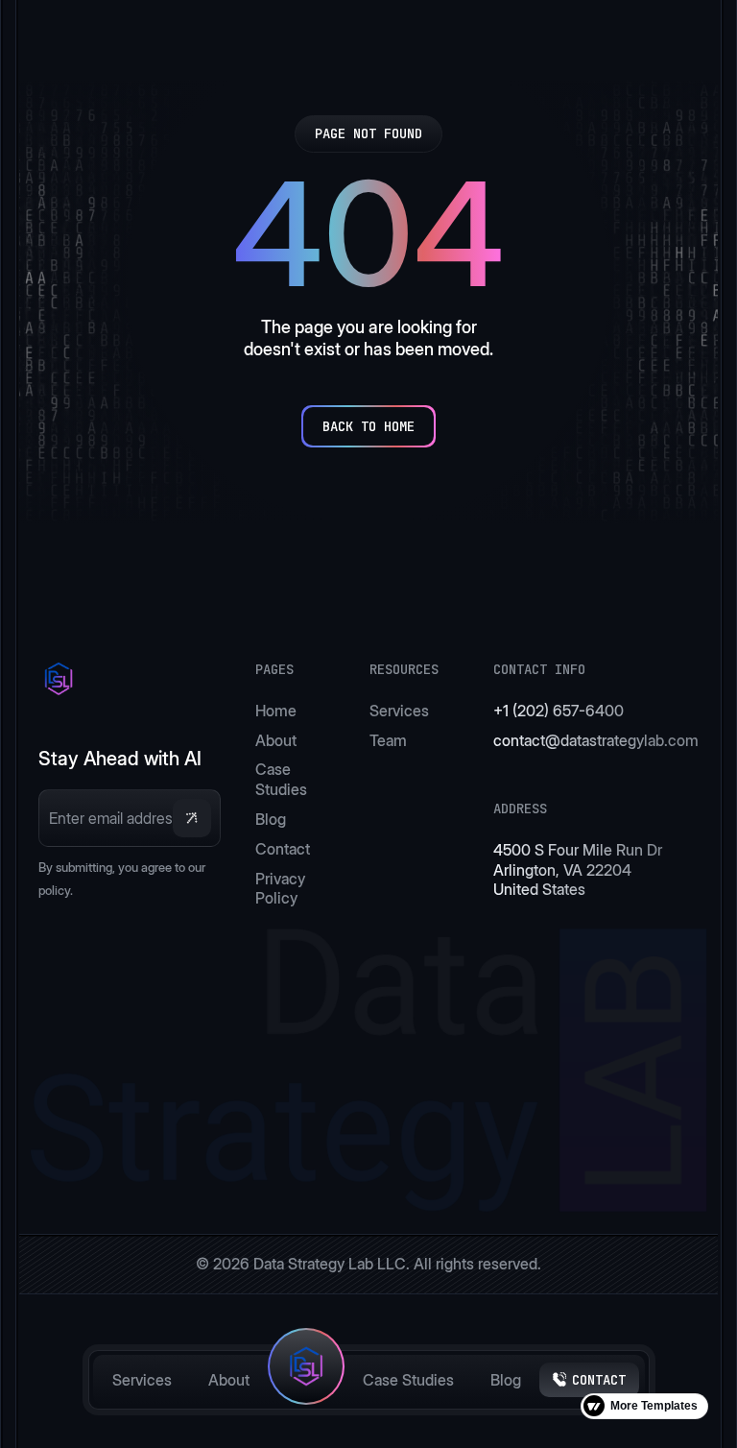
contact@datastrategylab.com (596, 740)
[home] (306, 1380)
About (229, 1379)
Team (388, 740)
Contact (282, 848)
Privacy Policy (280, 888)
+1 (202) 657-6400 (558, 710)
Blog (505, 1379)
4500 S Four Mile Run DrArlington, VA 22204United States (577, 870)
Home (276, 710)
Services (142, 1379)
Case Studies (408, 1379)
